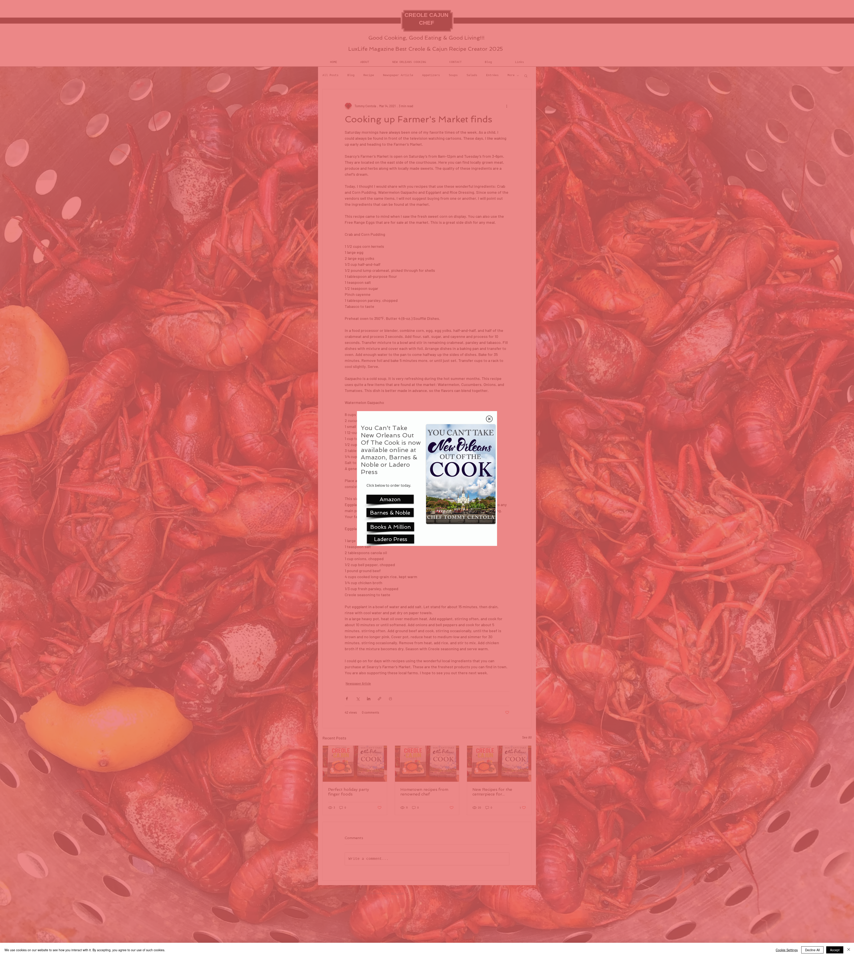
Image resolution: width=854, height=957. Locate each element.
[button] (489, 419)
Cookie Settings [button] (787, 950)
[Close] (848, 949)
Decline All (812, 950)
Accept (835, 950)
